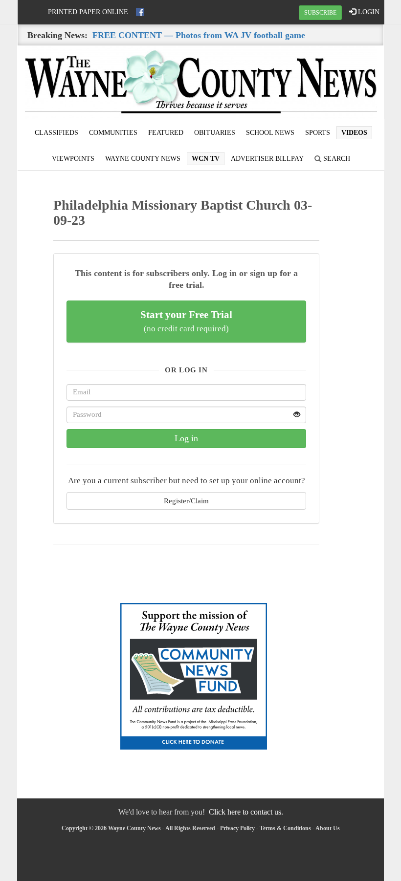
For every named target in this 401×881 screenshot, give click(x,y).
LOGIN (367, 12)
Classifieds (56, 132)
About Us (327, 828)
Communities (113, 132)
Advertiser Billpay (267, 158)
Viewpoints (73, 158)
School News (270, 132)
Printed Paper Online (88, 12)
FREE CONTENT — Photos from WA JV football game (198, 35)
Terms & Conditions (285, 828)
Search (335, 158)
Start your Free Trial (186, 321)
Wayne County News (142, 158)
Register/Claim (186, 500)
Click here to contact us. (246, 812)
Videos (354, 132)
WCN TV (206, 158)
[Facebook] (140, 12)
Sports (317, 132)
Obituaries (214, 132)
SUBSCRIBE (320, 12)
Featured (165, 132)
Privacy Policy (237, 828)
